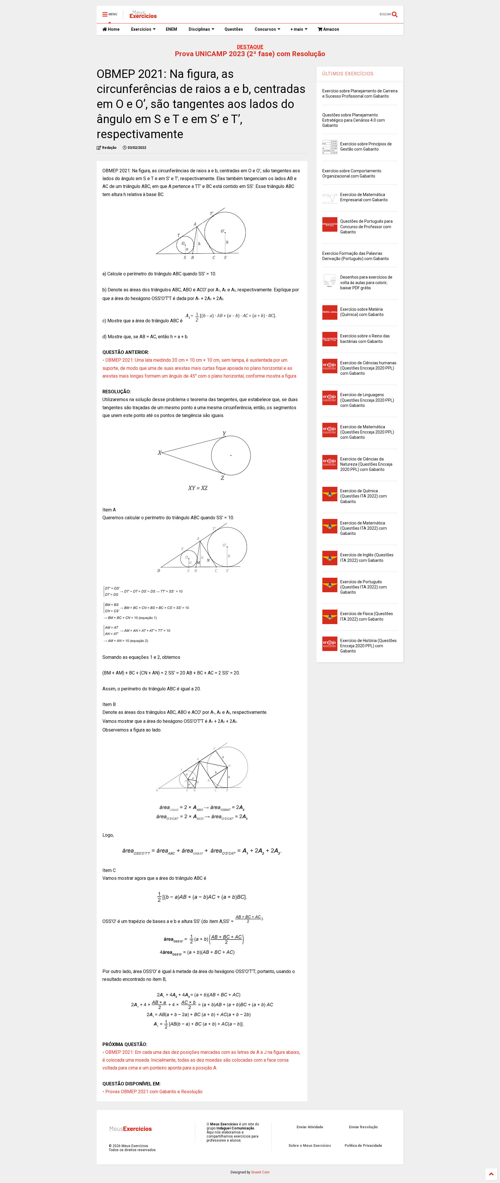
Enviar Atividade (310, 1127)
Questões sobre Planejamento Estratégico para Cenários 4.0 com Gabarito (353, 120)
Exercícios (141, 29)
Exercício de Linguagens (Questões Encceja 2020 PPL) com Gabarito (367, 399)
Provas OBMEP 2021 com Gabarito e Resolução (154, 1091)
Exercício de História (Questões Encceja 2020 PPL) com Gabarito (368, 645)
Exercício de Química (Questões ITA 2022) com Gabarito (363, 496)
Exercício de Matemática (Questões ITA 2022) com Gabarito (363, 528)
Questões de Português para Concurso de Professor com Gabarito (366, 226)
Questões (234, 29)
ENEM (171, 29)
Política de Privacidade (363, 1146)
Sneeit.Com (260, 1172)
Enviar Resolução (363, 1127)
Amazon (330, 29)
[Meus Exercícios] (143, 16)
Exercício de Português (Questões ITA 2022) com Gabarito (363, 587)
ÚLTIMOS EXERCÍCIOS (348, 73)
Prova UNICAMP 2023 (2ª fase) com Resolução (250, 54)
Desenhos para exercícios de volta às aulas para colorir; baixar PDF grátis (366, 282)
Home (113, 29)
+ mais (297, 29)
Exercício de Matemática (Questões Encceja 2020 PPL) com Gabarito (367, 432)
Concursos (265, 29)
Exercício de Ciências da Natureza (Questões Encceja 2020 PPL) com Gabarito (366, 464)
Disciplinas (199, 29)
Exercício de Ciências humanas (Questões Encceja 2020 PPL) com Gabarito (368, 368)
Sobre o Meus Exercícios (309, 1146)
